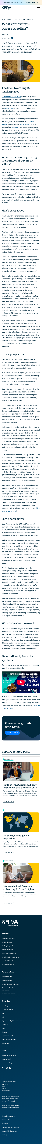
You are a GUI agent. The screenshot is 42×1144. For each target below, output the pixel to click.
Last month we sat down (11, 97)
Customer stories (7, 1009)
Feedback (5, 1123)
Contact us (5, 1043)
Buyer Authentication (9, 953)
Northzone (9, 108)
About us (5, 1024)
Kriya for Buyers (7, 980)
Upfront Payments (8, 964)
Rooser (15, 127)
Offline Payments (7, 949)
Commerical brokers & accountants (8, 989)
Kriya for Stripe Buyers (9, 961)
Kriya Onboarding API (9, 1039)
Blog (3, 1013)
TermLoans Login (7, 1063)
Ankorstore (24, 124)
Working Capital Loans (9, 946)
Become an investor (8, 994)
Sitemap (4, 1135)
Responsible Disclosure (9, 1131)
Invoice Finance (7, 942)
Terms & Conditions (8, 1116)
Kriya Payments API (8, 1036)
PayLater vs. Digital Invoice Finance (13, 1021)
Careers (4, 1032)
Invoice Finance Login (9, 1055)
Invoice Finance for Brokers (10, 984)
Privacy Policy (6, 1120)
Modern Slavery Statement (10, 1127)
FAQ (3, 1017)
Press (3, 1028)
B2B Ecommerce (7, 976)
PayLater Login (6, 1059)
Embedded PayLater (8, 938)
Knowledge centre (8, 1006)
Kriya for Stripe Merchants (10, 957)
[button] (38, 8)
